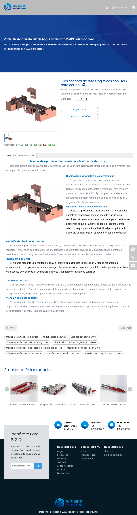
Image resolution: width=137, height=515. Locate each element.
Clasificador (87, 458)
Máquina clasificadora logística (22, 336)
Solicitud (61, 462)
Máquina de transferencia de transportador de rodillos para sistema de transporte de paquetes (53, 404)
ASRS (83, 451)
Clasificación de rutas (54, 336)
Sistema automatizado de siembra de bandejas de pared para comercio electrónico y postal (83, 404)
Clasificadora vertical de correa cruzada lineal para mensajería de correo (113, 404)
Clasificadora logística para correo (103, 353)
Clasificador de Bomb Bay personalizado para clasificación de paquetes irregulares (23, 404)
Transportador (88, 454)
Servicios (61, 458)
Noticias (61, 469)
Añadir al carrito (78, 116)
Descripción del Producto (20, 155)
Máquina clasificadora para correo (24, 353)
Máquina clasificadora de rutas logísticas (27, 342)
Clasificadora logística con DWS (63, 353)
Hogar (60, 451)
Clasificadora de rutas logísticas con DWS (75, 342)
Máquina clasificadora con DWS (83, 347)
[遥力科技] (68, 503)
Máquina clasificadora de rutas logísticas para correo (34, 347)
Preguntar (78, 109)
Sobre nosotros (65, 465)
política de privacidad (115, 454)
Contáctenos (64, 473)
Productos (62, 454)
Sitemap (108, 451)
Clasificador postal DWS (83, 336)
